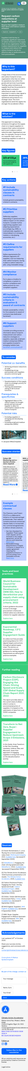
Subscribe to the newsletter (14, 1051)
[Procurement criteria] (8, 805)
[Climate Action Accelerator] (5, 1013)
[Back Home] (7, 3)
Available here (11, 857)
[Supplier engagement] (18, 786)
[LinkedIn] (6, 1044)
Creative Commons (18, 1060)
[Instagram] (3, 1044)
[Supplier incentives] (19, 805)
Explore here (8, 618)
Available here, (21, 867)
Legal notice (6, 1067)
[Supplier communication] (14, 825)
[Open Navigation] (24, 3)
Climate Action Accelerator (9, 8)
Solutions (20, 8)
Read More (9, 490)
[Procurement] (9, 785)
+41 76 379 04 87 (8, 1029)
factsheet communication (12, 347)
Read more (10, 542)
